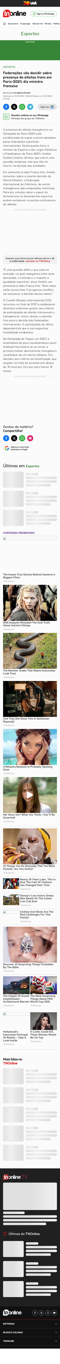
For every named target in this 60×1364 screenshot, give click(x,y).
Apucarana (13, 23)
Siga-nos (44, 106)
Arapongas (25, 23)
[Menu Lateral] (4, 24)
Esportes (30, 33)
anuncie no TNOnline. (38, 261)
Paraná (48, 23)
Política (56, 23)
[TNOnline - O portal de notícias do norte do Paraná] (14, 14)
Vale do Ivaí (37, 23)
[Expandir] (56, 1341)
